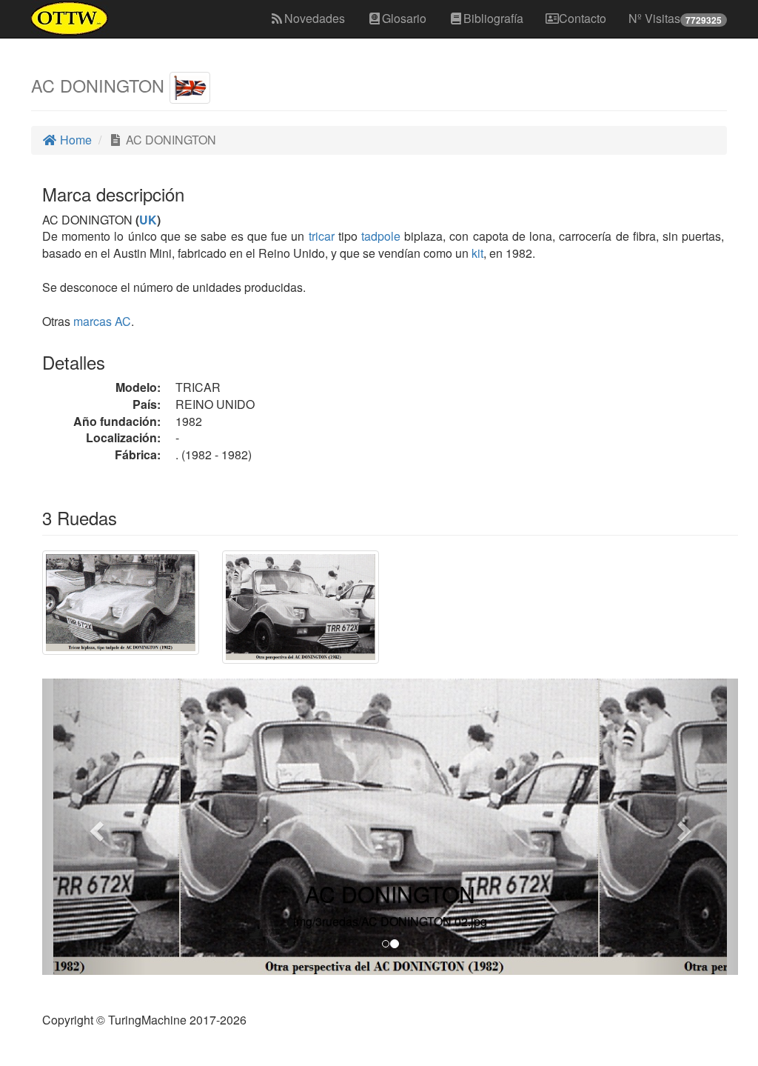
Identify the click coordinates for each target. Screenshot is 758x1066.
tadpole (380, 235)
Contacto (582, 18)
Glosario (404, 18)
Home (74, 139)
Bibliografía (493, 18)
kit (477, 252)
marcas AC (102, 321)
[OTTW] (70, 18)
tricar (322, 235)
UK (148, 219)
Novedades (314, 18)
